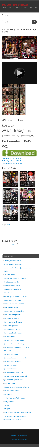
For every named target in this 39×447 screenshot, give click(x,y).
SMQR (6, 405)
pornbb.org (14, 435)
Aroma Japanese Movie (12, 261)
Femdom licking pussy (12, 329)
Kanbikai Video (9, 383)
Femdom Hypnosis (11, 326)
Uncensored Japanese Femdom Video (17, 412)
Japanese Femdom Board (15, 4)
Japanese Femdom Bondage (14, 344)
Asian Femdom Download (13, 264)
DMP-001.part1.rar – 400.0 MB (12, 158)
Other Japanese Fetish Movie (14, 398)
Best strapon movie (11, 282)
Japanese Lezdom (10, 369)
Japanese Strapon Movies (13, 380)
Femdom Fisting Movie (12, 315)
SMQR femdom (9, 409)
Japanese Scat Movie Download (15, 376)
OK (33, 22)
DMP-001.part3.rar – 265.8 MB (12, 163)
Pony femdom (9, 401)
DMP (8, 225)
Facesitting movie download (14, 311)
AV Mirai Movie (9, 275)
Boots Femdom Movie (12, 285)
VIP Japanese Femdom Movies (15, 416)
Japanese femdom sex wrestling (15, 358)
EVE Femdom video (11, 307)
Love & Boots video (11, 391)
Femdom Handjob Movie (13, 322)
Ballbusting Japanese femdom (15, 278)
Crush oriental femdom (12, 300)
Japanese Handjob (10, 365)
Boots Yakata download (12, 289)
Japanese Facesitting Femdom (15, 340)
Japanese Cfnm (9, 336)
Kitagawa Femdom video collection (16, 387)
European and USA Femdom (14, 304)
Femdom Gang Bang (11, 318)
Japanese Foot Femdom (12, 361)
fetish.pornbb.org (23, 435)
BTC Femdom (9, 293)
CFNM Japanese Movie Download (16, 296)
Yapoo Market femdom (12, 420)
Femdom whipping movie (13, 333)
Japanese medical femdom (13, 372)
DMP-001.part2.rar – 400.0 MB (12, 161)
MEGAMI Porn (9, 394)
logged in (14, 244)
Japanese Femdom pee (12, 354)
